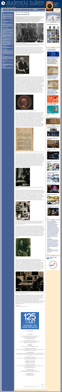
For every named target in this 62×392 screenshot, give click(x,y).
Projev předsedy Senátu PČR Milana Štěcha (7, 33)
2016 (38, 9)
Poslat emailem (33, 386)
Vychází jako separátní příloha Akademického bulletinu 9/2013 (52, 77)
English (57, 9)
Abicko (16, 12)
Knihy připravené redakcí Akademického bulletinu (51, 50)
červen (20, 10)
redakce (7, 9)
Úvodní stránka (3, 7)
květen (17, 10)
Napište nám (14, 7)
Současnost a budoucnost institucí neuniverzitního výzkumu (53, 127)
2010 (22, 9)
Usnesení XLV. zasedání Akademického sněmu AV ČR (6, 42)
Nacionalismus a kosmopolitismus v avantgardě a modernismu (7, 52)
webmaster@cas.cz (45, 390)
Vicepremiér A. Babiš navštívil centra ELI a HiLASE (52, 173)
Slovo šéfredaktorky (5, 21)
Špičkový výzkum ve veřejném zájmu (6, 24)
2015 (35, 9)
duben (14, 10)
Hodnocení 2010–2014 (5, 26)
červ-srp (23, 10)
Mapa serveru (9, 7)
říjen (28, 10)
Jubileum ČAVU (26, 12)
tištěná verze (54, 59)
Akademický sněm (5, 27)
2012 (27, 9)
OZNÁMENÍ (3, 66)
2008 (17, 9)
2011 (25, 9)
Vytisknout (26, 386)
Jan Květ (3, 61)
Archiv (48, 115)
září (26, 10)
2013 (30, 9)
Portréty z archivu (5, 60)
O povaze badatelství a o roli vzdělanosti (6, 39)
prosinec (35, 10)
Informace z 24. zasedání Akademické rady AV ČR (6, 44)
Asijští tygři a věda (5, 56)
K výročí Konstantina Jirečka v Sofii (7, 53)
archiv (15, 9)
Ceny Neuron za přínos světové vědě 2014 (7, 17)
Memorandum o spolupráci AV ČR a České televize (7, 58)
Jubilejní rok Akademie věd (6, 47)
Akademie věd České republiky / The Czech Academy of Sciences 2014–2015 (52, 58)
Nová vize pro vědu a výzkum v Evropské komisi (7, 64)
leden (5, 10)
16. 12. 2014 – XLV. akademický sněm (7, 14)
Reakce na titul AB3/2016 (51, 221)
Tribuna (3, 55)
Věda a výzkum (4, 48)
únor (7, 10)
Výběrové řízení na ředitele (6, 67)
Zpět (38, 386)
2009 (20, 9)
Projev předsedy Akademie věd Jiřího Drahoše (6, 31)
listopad (31, 10)
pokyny (11, 9)
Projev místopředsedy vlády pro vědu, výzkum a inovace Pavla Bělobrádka (7, 36)
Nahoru (43, 386)
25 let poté (3, 18)
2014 (32, 9)
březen (10, 10)
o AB (5, 9)
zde (57, 63)
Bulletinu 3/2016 (53, 230)
